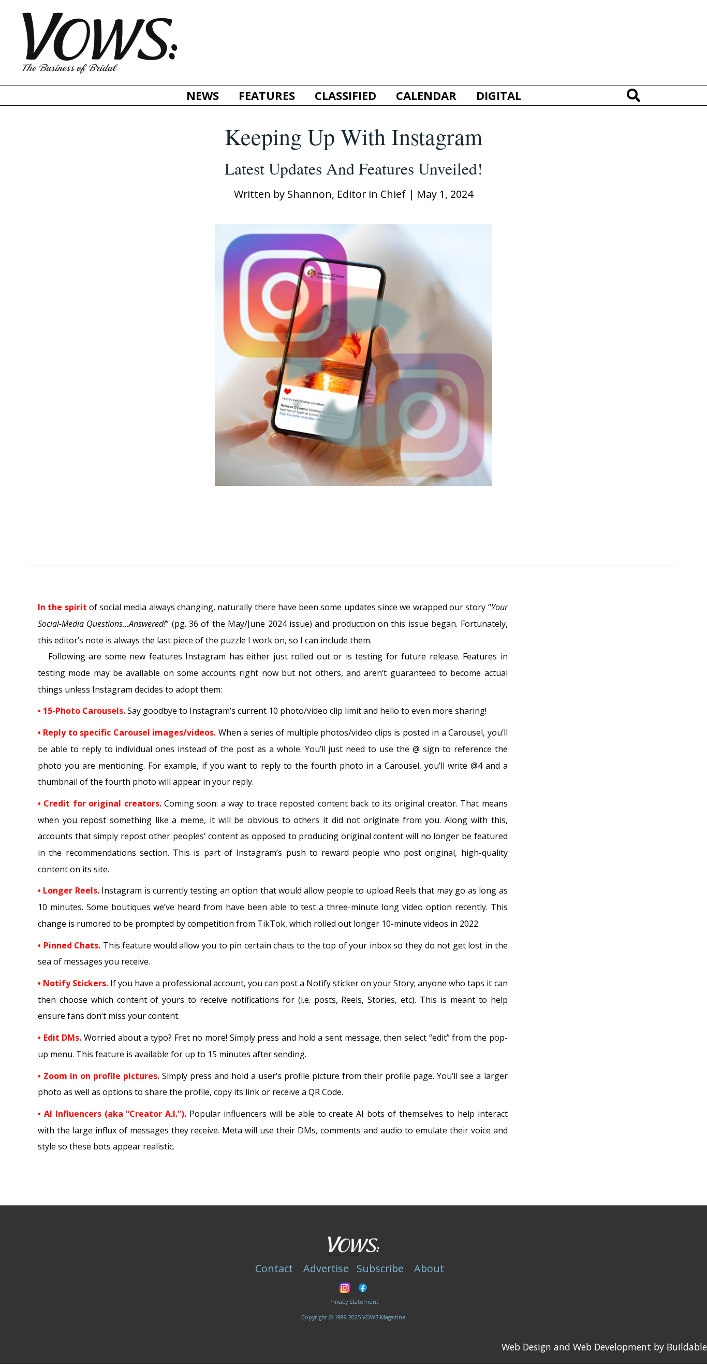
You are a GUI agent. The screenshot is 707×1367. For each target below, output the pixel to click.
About (429, 1268)
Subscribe (380, 1268)
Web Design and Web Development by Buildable (604, 1347)
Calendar (426, 95)
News (202, 95)
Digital (498, 95)
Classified (345, 95)
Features (267, 95)
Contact (274, 1268)
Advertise (326, 1268)
